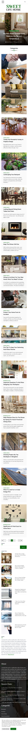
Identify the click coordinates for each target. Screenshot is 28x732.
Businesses (3, 709)
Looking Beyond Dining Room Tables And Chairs (12, 210)
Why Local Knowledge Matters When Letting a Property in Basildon (20, 567)
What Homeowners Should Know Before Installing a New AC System (20, 626)
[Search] (25, 2)
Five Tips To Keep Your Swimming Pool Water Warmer (13, 348)
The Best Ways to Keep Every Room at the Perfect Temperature (14, 36)
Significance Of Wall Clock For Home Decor (12, 527)
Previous (2, 540)
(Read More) (11, 654)
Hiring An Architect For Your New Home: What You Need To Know (13, 278)
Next (21, 540)
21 (14, 540)
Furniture (3, 711)
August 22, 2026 (18, 42)
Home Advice (6, 137)
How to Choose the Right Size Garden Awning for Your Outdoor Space (20, 579)
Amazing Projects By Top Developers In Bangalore (10, 456)
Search (23, 547)
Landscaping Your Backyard (11, 175)
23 (19, 540)
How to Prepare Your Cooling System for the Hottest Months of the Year (20, 614)
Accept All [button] (13, 728)
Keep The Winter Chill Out (11, 244)
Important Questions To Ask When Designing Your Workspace (13, 383)
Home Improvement (13, 30)
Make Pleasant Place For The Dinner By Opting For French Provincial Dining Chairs (14, 419)
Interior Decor (6, 380)
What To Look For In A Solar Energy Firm (11, 491)
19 (9, 540)
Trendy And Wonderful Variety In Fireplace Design (13, 140)
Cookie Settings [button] (6, 728)
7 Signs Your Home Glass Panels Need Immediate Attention (20, 602)
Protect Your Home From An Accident (11, 313)
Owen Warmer (10, 42)
